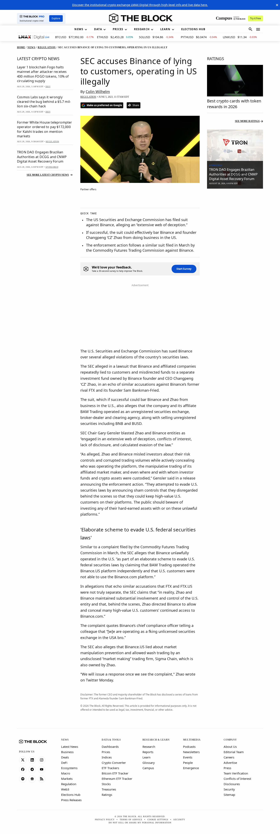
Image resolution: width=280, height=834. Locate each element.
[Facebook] (22, 769)
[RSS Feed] (41, 779)
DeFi (64, 762)
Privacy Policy (105, 819)
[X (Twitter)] (22, 760)
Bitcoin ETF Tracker (115, 773)
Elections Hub (70, 794)
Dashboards (110, 746)
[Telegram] (32, 769)
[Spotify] (22, 779)
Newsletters (191, 752)
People (188, 762)
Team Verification (236, 773)
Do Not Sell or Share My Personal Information (140, 822)
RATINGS (215, 58)
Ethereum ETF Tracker (117, 778)
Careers (229, 757)
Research (148, 746)
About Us (230, 746)
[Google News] (32, 779)
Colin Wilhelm (98, 91)
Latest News (69, 746)
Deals (65, 757)
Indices (107, 757)
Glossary (148, 762)
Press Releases (71, 800)
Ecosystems (69, 768)
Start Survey (183, 269)
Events (187, 757)
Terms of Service (131, 819)
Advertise (230, 762)
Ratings (107, 794)
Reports (147, 752)
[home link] (140, 18)
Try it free (255, 18)
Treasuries (109, 789)
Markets (67, 778)
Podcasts (189, 746)
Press (227, 768)
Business (67, 752)
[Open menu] (258, 29)
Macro (65, 773)
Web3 (65, 789)
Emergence (191, 768)
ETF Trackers (110, 768)
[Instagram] (41, 760)
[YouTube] (41, 769)
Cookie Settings (157, 819)
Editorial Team (234, 752)
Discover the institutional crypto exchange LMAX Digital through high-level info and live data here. (140, 5)
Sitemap (229, 794)
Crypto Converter (114, 762)
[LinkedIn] (32, 760)
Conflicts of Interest (237, 778)
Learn (146, 757)
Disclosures (232, 784)
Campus (148, 768)
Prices (106, 752)
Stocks (106, 784)
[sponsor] (235, 145)
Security (229, 789)
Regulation (68, 784)
